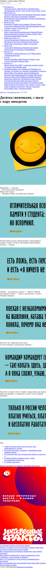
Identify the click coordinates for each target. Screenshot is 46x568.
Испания (7, 34)
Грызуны (7, 15)
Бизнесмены (14, 40)
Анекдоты (3, 92)
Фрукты (21, 61)
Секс (27, 85)
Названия (37, 77)
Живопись (18, 26)
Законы (20, 73)
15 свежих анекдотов (12, 462)
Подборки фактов (12, 69)
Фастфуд (15, 61)
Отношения (8, 81)
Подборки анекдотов (13, 92)
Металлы (7, 77)
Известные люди (12, 38)
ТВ (27, 28)
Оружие (38, 79)
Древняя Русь (9, 53)
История (9, 7)
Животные (10, 13)
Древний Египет (10, 9)
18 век (28, 11)
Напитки (26, 59)
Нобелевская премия (30, 48)
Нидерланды (21, 34)
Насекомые (24, 17)
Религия (14, 85)
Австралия (13, 32)
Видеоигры (8, 24)
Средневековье (9, 11)
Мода (24, 26)
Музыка (33, 24)
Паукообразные (10, 18)
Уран (14, 67)
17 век (23, 11)
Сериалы (7, 28)
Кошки (43, 15)
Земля (12, 65)
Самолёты (21, 85)
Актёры (7, 40)
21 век (43, 11)
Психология (8, 83)
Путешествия (18, 83)
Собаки (17, 20)
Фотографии (8, 88)
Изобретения (34, 73)
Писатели (16, 42)
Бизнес (18, 71)
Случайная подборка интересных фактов (15, 545)
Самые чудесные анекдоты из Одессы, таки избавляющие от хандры (20, 447)
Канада (29, 34)
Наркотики (8, 79)
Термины (12, 87)
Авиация (25, 71)
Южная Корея (16, 36)
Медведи (7, 17)
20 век (38, 11)
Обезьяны (31, 17)
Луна (16, 65)
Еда (7, 57)
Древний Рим (22, 9)
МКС (21, 65)
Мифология (24, 77)
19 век (33, 11)
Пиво (22, 81)
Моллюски (15, 17)
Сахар (37, 59)
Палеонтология (10, 50)
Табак (6, 87)
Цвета (16, 88)
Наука (8, 46)
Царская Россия (20, 53)
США (39, 34)
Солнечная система (30, 65)
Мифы (31, 77)
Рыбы (6, 20)
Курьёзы (31, 75)
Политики (24, 42)
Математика (17, 48)
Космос (8, 63)
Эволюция (20, 50)
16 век (18, 11)
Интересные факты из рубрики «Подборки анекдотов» (20, 466)
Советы (37, 85)
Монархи (33, 40)
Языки (29, 88)
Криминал (36, 69)
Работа (26, 83)
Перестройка (36, 53)
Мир (18, 77)
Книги (39, 24)
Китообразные (27, 15)
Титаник (28, 87)
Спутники (8, 67)
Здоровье (25, 69)
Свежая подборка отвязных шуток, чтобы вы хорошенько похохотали (19, 459)
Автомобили (34, 71)
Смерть (31, 85)
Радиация (32, 83)
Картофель (14, 59)
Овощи (32, 59)
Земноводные (16, 15)
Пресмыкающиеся (22, 18)
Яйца (27, 61)
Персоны (16, 81)
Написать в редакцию (25, 567)
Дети (15, 73)
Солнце (40, 65)
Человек (9, 71)
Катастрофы (16, 75)
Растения (39, 83)
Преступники (34, 42)
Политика (28, 81)
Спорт (43, 85)
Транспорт (36, 87)
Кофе (20, 59)
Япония (24, 36)
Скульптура (21, 28)
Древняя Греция (33, 9)
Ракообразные (40, 18)
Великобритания (24, 32)
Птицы (32, 18)
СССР (28, 53)
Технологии (20, 87)
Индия (40, 32)
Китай (34, 34)
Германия (33, 32)
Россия (8, 52)
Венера (7, 65)
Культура (9, 22)
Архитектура (9, 26)
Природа (35, 81)
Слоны (11, 20)
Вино (6, 73)
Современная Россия (11, 55)
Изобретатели (25, 40)
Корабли (24, 75)
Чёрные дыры (21, 67)
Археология (8, 48)
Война (11, 73)
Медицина (38, 75)
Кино (21, 24)
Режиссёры (8, 44)
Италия (13, 34)
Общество (16, 79)
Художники (33, 44)
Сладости (7, 61)
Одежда (42, 26)
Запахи (26, 73)
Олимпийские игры (28, 79)
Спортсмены (17, 44)
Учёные (25, 44)
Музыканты (8, 42)
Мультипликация (33, 26)
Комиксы (26, 24)
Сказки (13, 28)
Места (13, 77)
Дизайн (16, 24)
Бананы (7, 59)
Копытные (36, 15)
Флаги (6, 32)
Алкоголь (42, 71)
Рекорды (7, 85)
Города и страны (12, 30)
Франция (7, 36)
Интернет (7, 75)
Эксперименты (29, 50)
